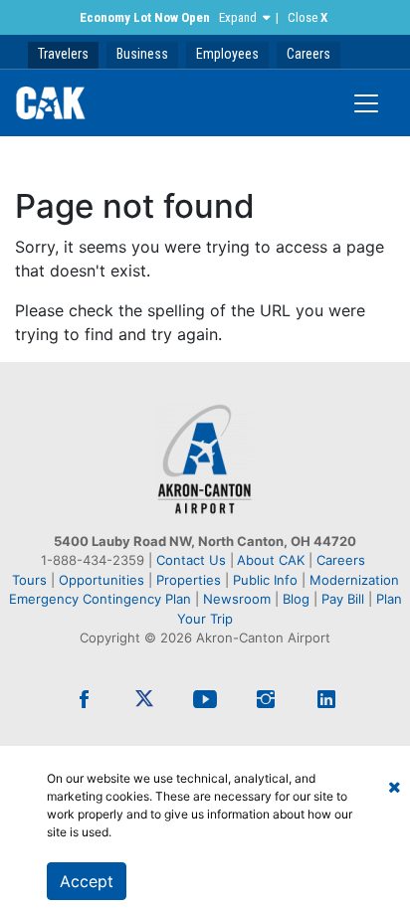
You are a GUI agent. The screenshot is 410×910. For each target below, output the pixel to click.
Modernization (354, 580)
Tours (31, 580)
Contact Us (191, 560)
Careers (308, 54)
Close (307, 17)
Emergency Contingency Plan (100, 599)
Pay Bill (342, 599)
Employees (227, 54)
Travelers (63, 54)
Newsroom (237, 599)
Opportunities (101, 580)
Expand (238, 17)
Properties (188, 580)
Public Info (265, 580)
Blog (296, 599)
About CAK (271, 560)
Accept (86, 881)
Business (142, 54)
